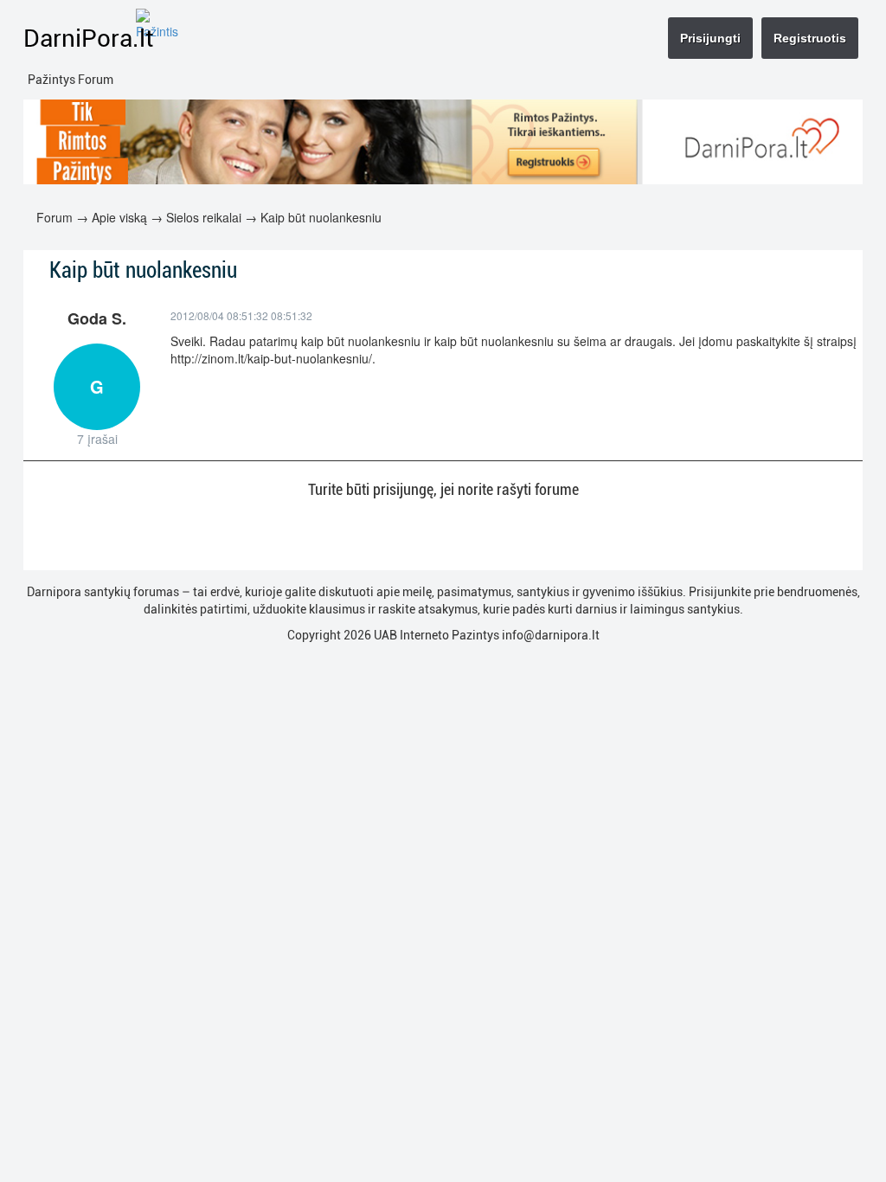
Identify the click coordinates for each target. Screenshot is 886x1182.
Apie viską (119, 217)
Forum (54, 217)
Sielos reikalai (203, 217)
